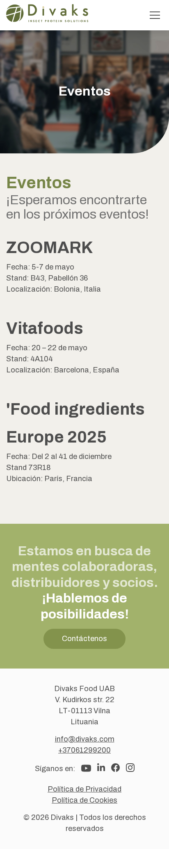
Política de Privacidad (84, 789)
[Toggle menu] (154, 15)
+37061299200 (84, 750)
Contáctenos (84, 638)
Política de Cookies (84, 800)
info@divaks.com (84, 739)
